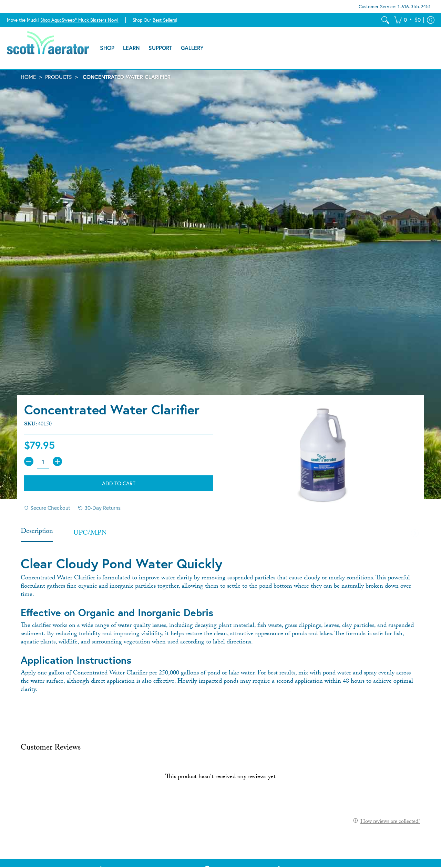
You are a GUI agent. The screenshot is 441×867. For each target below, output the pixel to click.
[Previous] (26, 533)
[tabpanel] (220, 622)
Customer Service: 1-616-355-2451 (395, 6)
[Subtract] (28, 461)
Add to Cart (118, 483)
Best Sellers (164, 20)
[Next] (414, 533)
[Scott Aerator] (48, 48)
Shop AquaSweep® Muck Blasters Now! (79, 20)
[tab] (37, 534)
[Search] (385, 20)
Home (28, 76)
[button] (407, 20)
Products (58, 76)
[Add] (57, 461)
